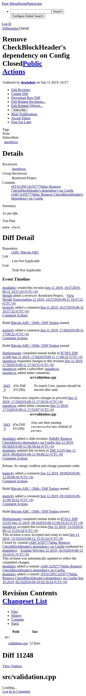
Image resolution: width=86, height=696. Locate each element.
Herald (7, 295)
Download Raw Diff (25, 98)
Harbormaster (11, 353)
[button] (10, 3)
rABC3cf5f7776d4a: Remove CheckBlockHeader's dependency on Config (36, 544)
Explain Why (30, 550)
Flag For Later (21, 122)
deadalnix (28, 82)
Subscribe (19, 110)
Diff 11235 (57, 450)
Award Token (20, 118)
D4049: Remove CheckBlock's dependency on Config (37, 440)
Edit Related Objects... (27, 105)
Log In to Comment (16, 691)
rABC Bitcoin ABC (25, 252)
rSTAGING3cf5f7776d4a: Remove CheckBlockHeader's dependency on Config (42, 188)
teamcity (8, 307)
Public (32, 63)
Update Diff (19, 94)
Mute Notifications (24, 114)
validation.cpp (18, 643)
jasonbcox (11, 142)
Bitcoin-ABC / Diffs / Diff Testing (35, 323)
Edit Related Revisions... (28, 102)
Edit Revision (20, 90)
